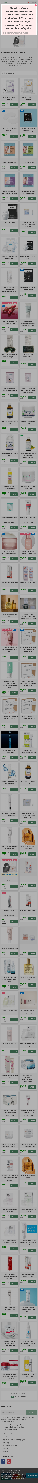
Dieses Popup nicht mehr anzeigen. (18, 33)
